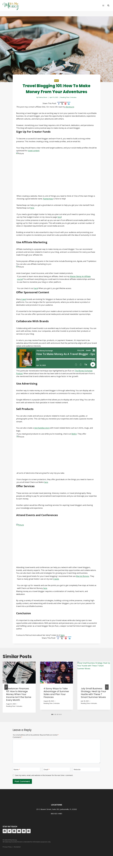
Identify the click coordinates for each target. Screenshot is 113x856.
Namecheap (48, 199)
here (32, 208)
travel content (33, 150)
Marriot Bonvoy (82, 576)
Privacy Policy (7, 847)
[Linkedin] (24, 831)
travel (23, 299)
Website (77, 769)
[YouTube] (19, 831)
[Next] (107, 687)
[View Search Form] (108, 6)
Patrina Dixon (43, 97)
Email (47, 769)
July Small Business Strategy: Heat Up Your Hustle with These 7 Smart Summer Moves (93, 693)
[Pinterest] (65, 103)
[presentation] (19, 673)
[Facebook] (58, 103)
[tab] (52, 714)
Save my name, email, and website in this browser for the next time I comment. (44, 775)
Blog (56, 80)
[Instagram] (14, 831)
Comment (17, 737)
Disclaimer (17, 847)
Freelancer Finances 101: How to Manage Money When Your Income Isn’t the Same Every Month (18, 694)
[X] (62, 103)
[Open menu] (103, 5)
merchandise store (42, 428)
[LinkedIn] (68, 103)
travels (56, 579)
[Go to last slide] (6, 687)
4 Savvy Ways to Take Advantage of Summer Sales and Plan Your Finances (56, 693)
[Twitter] (9, 831)
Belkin (74, 434)
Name (17, 769)
